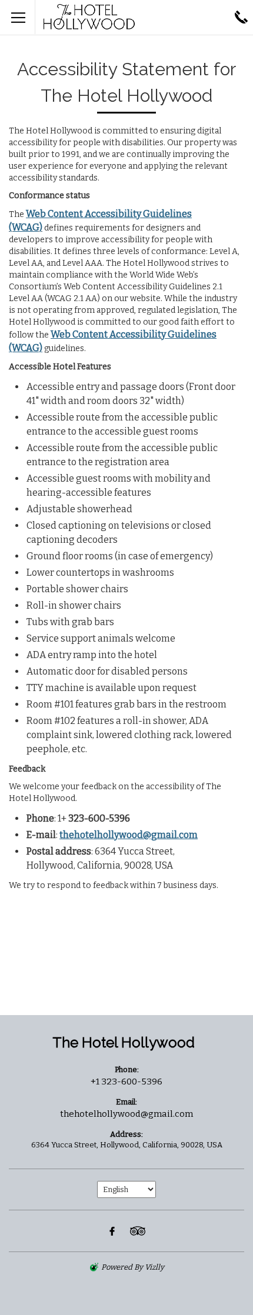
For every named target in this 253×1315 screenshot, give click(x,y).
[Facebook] (112, 1231)
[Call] (241, 17)
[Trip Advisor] (137, 1231)
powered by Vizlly (132, 1267)
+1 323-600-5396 (126, 1081)
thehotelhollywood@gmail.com (128, 834)
